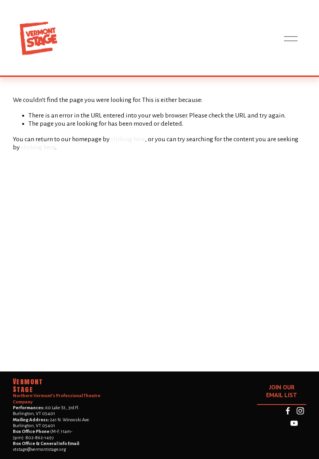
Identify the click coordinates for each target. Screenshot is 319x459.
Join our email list (281, 391)
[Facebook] (288, 411)
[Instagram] (300, 411)
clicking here (128, 139)
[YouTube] (294, 423)
